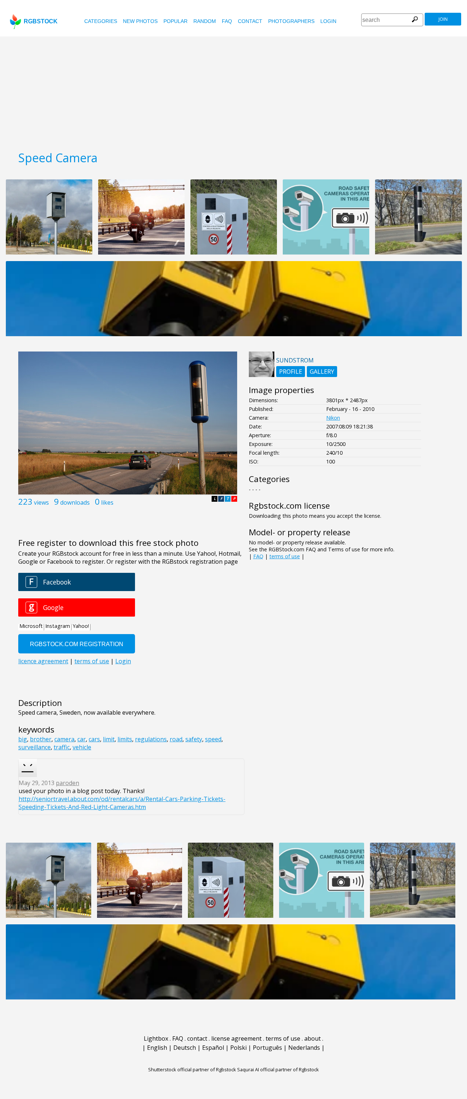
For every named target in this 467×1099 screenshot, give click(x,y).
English (157, 1048)
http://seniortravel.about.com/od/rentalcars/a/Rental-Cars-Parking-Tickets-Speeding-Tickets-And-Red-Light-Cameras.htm (122, 803)
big (22, 739)
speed (213, 739)
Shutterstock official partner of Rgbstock (192, 1069)
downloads (75, 502)
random (204, 21)
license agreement (236, 1038)
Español (213, 1048)
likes (107, 502)
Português (267, 1048)
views (41, 502)
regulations (151, 739)
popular (175, 21)
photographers (291, 21)
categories (100, 21)
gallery (322, 372)
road (176, 739)
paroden (67, 783)
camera (64, 739)
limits (124, 739)
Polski (238, 1048)
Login (328, 21)
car (81, 739)
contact (250, 21)
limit (109, 739)
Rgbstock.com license (289, 505)
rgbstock (41, 21)
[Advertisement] (233, 91)
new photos (140, 21)
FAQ (227, 21)
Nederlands (304, 1048)
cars (94, 739)
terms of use (284, 556)
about (312, 1038)
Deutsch (184, 1048)
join (443, 19)
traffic (62, 747)
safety (193, 739)
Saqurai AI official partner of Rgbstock (278, 1069)
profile (290, 372)
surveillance (34, 747)
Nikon (333, 417)
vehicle (82, 747)
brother (40, 739)
